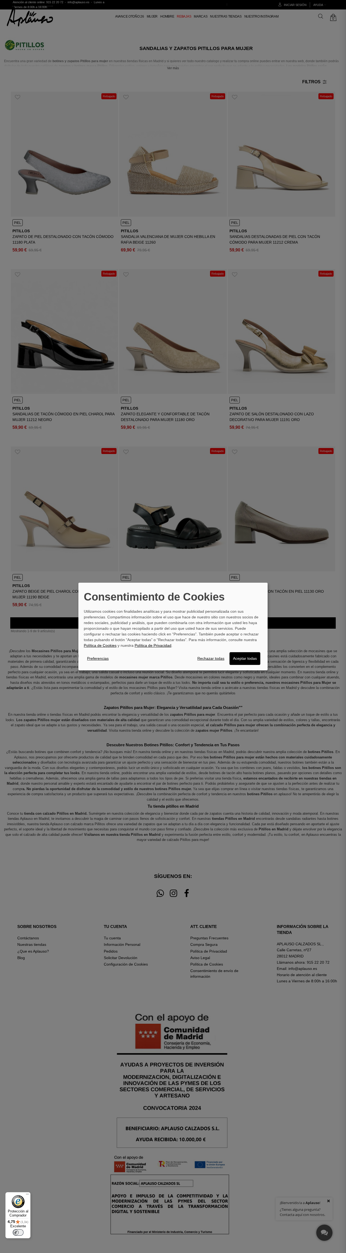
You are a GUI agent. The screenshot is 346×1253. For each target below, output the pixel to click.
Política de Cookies (100, 645)
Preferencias (98, 658)
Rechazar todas (210, 658)
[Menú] (27, 1195)
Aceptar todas (245, 658)
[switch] (18, 1232)
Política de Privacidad (153, 645)
